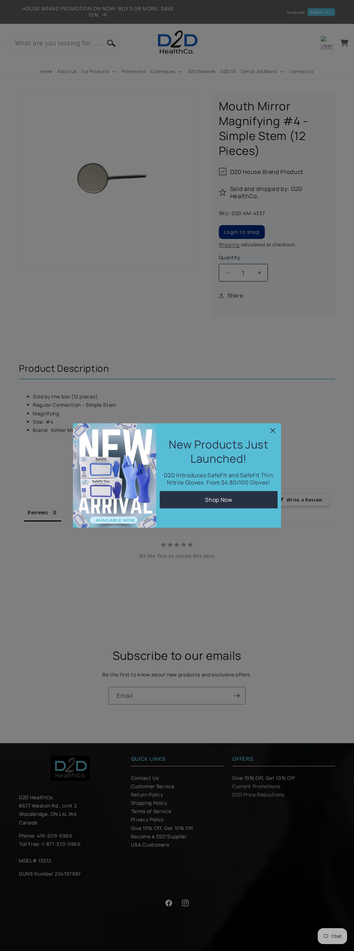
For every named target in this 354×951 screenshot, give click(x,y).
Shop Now (218, 500)
